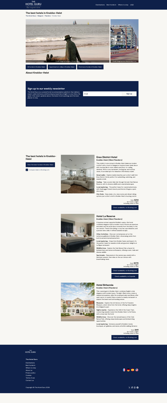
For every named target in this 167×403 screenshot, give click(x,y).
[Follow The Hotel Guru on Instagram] (135, 388)
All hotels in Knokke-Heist (36, 67)
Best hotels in (111, 5)
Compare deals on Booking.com (39, 170)
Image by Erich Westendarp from (126, 61)
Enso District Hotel (106, 157)
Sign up (129, 94)
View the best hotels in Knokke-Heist (40, 165)
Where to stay (123, 5)
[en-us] (136, 370)
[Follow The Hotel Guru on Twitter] (130, 388)
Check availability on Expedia (125, 276)
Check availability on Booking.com (125, 208)
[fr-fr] (124, 370)
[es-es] (132, 370)
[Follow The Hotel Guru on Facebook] (132, 388)
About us (29, 370)
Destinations (100, 5)
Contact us (30, 380)
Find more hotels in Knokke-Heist (90, 67)
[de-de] (128, 370)
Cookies (28, 375)
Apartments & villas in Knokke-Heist (62, 67)
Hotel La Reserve (105, 216)
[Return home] (33, 4)
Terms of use (30, 378)
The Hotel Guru (31, 359)
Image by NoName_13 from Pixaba (70, 61)
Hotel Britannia (104, 285)
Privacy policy (30, 373)
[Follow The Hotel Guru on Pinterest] (137, 388)
